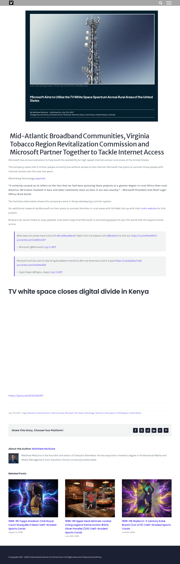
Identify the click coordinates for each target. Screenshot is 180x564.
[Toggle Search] (160, 3)
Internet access (57, 413)
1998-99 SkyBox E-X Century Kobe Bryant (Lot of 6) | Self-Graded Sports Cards (146, 524)
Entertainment (56, 115)
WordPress (97, 557)
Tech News (90, 115)
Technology (89, 413)
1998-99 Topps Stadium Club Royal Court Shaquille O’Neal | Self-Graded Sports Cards (32, 524)
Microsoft (69, 413)
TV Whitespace (122, 413)
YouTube (111, 115)
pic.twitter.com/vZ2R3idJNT (31, 239)
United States (101, 115)
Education (31, 413)
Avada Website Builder (39, 557)
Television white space (105, 413)
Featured (67, 115)
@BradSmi (112, 235)
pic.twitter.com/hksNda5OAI (31, 264)
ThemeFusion (57, 557)
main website (149, 208)
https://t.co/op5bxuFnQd (128, 260)
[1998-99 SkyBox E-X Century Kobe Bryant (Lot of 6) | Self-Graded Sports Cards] (147, 498)
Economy (44, 115)
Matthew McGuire (40, 112)
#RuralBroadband (66, 235)
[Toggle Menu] (169, 3)
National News (78, 115)
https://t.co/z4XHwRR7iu (144, 235)
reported (40, 178)
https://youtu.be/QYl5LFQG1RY (25, 395)
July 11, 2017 (50, 247)
